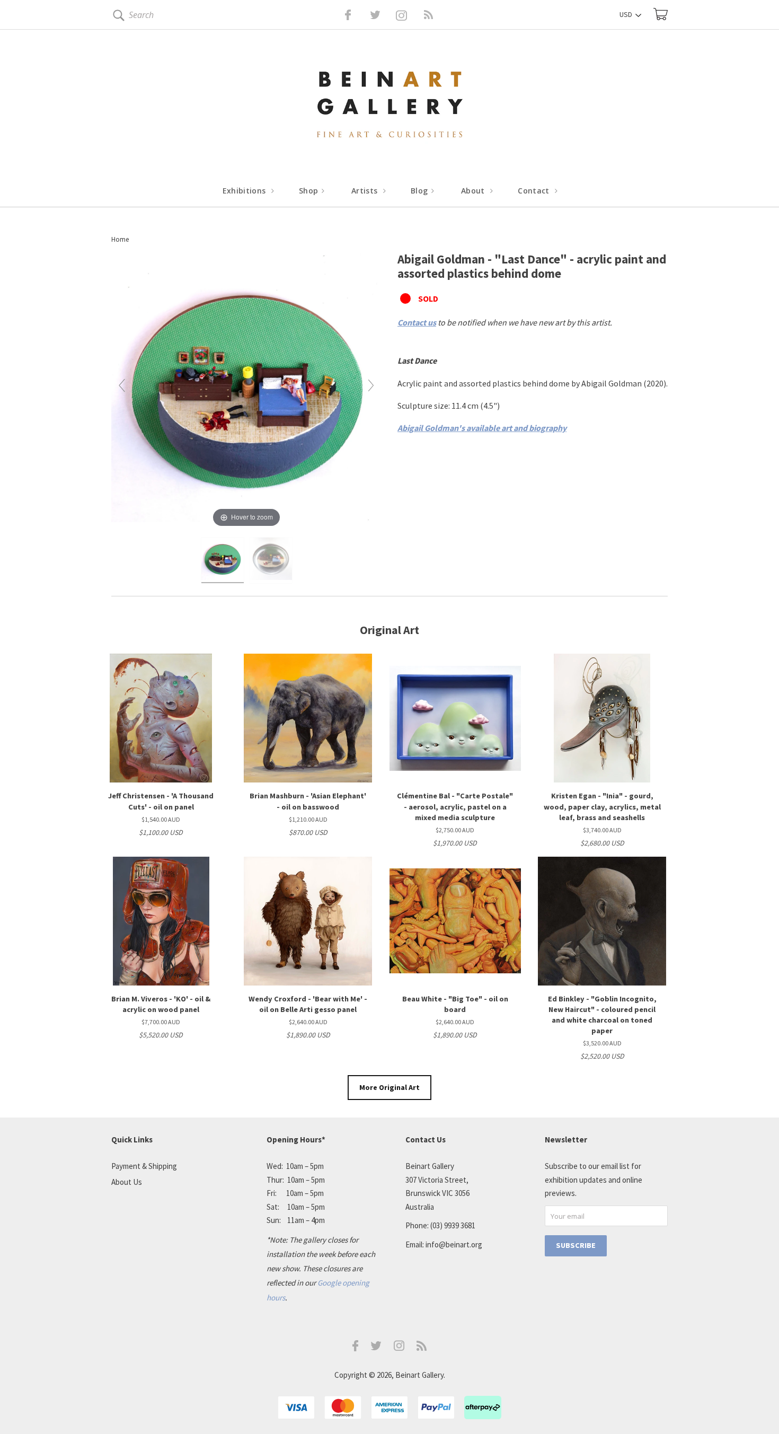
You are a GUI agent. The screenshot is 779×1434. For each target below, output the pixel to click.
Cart (660, 14)
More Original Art (389, 1087)
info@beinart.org (454, 1244)
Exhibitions (245, 191)
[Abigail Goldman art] (222, 560)
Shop (310, 191)
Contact (535, 191)
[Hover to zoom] (246, 389)
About (474, 191)
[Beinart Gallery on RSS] (409, 15)
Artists (365, 191)
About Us (126, 1182)
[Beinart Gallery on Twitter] (355, 15)
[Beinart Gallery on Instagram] (399, 1348)
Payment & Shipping (144, 1166)
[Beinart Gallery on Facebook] (340, 15)
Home (120, 239)
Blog (420, 191)
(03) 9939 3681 (452, 1225)
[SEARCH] (117, 17)
